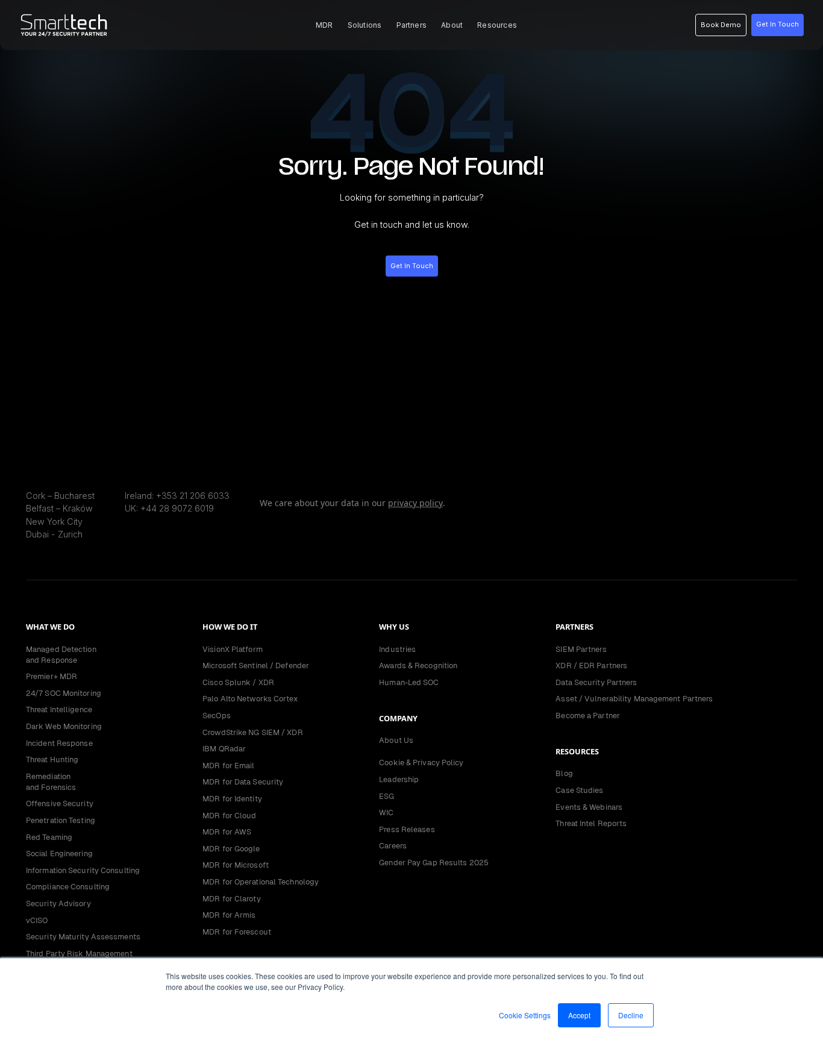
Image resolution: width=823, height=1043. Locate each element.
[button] (324, 25)
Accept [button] (579, 1015)
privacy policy (415, 503)
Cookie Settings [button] (525, 1015)
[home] (63, 25)
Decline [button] (630, 1015)
